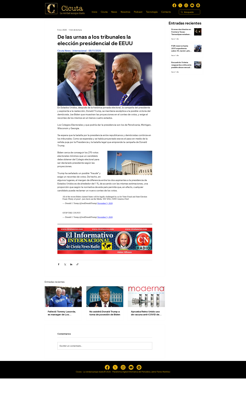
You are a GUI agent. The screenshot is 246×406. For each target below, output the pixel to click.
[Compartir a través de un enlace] (77, 264)
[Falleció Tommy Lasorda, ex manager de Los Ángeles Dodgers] (63, 296)
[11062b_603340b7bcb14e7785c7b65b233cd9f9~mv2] (186, 5)
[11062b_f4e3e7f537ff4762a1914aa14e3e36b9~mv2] (174, 5)
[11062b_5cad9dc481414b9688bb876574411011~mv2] (198, 5)
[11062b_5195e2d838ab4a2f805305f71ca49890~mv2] (180, 5)
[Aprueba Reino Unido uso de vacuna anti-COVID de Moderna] (146, 296)
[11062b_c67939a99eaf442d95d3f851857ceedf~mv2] (192, 5)
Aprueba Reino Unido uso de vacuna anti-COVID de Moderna (145, 313)
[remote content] (104, 199)
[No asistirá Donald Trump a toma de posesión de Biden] (104, 296)
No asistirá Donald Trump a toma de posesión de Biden (104, 313)
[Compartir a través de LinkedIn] (71, 264)
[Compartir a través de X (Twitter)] (65, 264)
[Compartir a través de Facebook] (58, 264)
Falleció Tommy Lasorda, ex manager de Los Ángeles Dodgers (62, 313)
